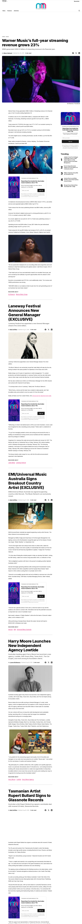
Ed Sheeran (11, 294)
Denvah (10, 629)
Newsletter (76, 1)
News (4, 10)
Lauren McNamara (15, 662)
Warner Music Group (21, 294)
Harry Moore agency (28, 779)
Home (3, 36)
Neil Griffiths (13, 329)
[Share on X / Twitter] (76, 53)
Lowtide (18, 779)
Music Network (8, 53)
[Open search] (79, 11)
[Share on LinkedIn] (79, 53)
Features (9, 10)
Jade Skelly (11, 462)
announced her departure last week (41, 395)
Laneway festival (21, 462)
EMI (15, 629)
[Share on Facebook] (73, 53)
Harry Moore (11, 779)
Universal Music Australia (24, 629)
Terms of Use (41, 193)
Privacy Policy (26, 195)
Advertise (16, 10)
